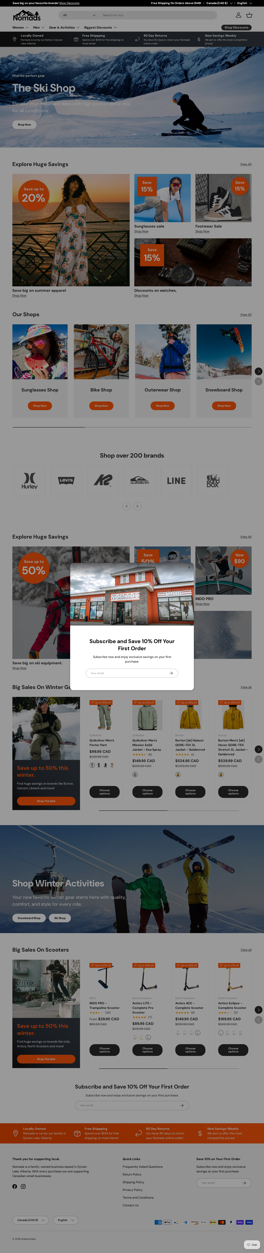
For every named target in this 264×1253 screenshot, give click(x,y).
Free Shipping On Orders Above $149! (176, 3)
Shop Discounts (69, 3)
